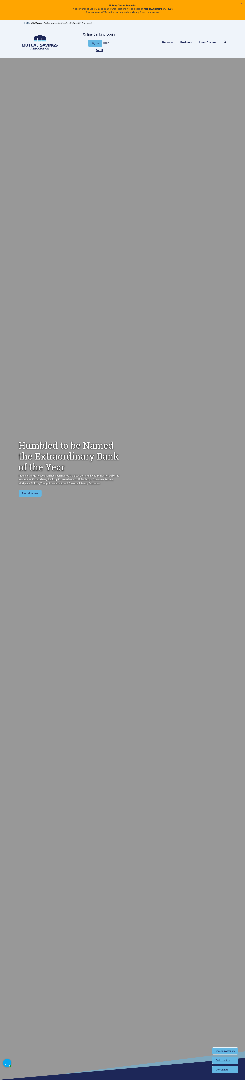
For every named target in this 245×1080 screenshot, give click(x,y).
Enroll (99, 50)
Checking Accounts (225, 1050)
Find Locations (223, 1060)
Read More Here (30, 493)
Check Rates (222, 1069)
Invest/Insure (207, 42)
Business (186, 42)
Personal (167, 42)
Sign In (95, 43)
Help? (106, 42)
